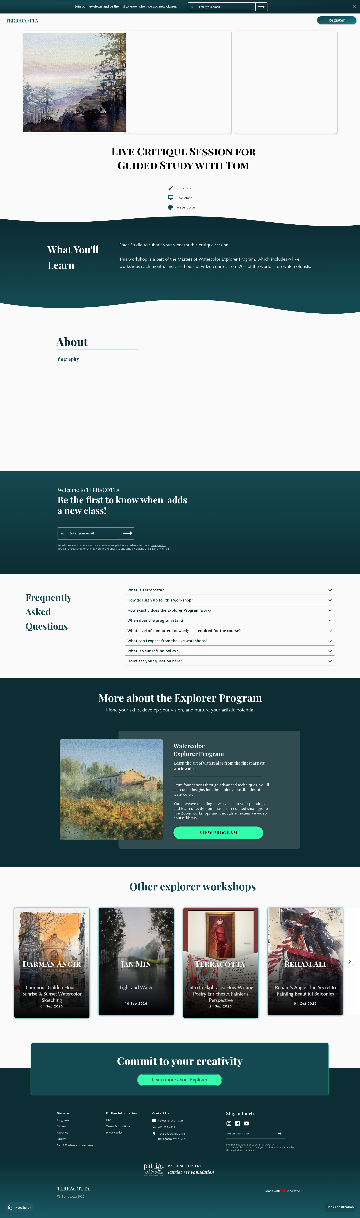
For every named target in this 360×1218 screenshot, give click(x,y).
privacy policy (158, 545)
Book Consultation (340, 1207)
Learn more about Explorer (179, 1080)
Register (336, 20)
